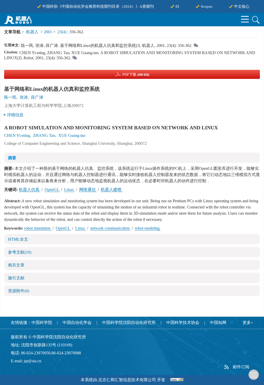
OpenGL (52, 189)
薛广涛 (37, 97)
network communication (110, 228)
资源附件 (18, 291)
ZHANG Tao (44, 135)
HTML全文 (18, 239)
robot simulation (38, 228)
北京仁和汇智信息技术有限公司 (127, 380)
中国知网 (218, 322)
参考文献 (19, 252)
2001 (48, 32)
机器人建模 (111, 189)
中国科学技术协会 (182, 322)
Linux (69, 189)
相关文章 (16, 265)
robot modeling (148, 228)
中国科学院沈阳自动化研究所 (129, 322)
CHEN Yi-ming (17, 135)
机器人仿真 (29, 189)
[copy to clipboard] (74, 57)
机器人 (32, 32)
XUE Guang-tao (71, 135)
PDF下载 (135, 75)
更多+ (248, 322)
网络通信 (88, 189)
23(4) (62, 32)
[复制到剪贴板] (195, 45)
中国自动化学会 (77, 322)
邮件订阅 (241, 367)
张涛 (24, 97)
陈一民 (10, 97)
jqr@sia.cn (32, 361)
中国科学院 (41, 322)
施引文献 (16, 278)
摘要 (12, 158)
